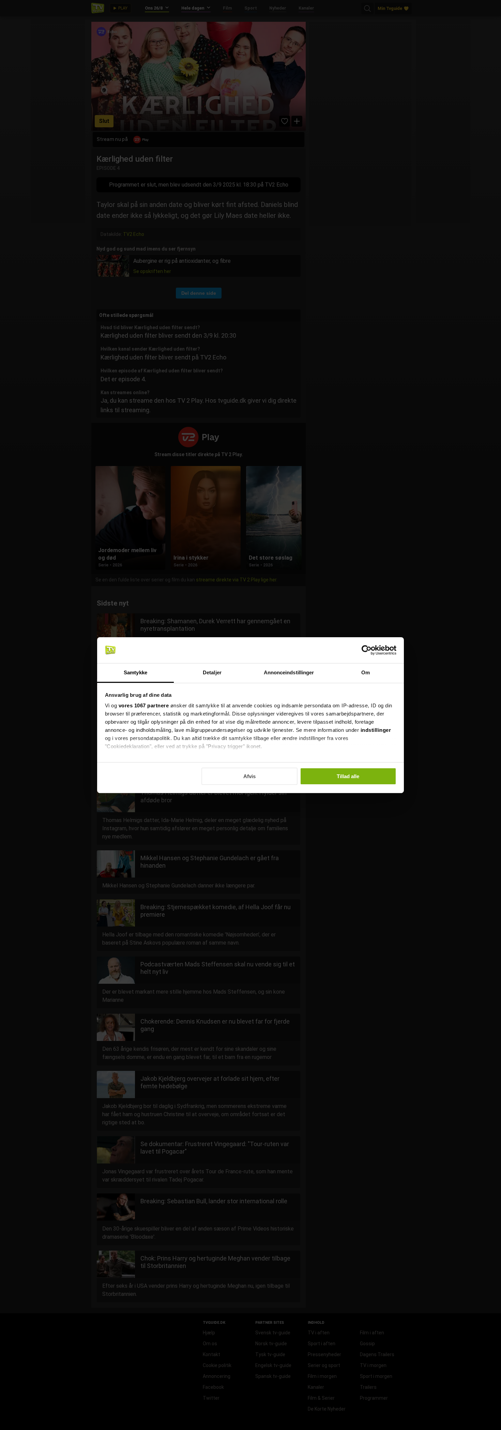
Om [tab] (365, 672)
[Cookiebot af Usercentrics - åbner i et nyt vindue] (366, 650)
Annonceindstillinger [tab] (289, 672)
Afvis (249, 776)
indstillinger (376, 730)
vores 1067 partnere (144, 705)
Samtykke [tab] (135, 672)
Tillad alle (348, 776)
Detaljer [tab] (212, 672)
